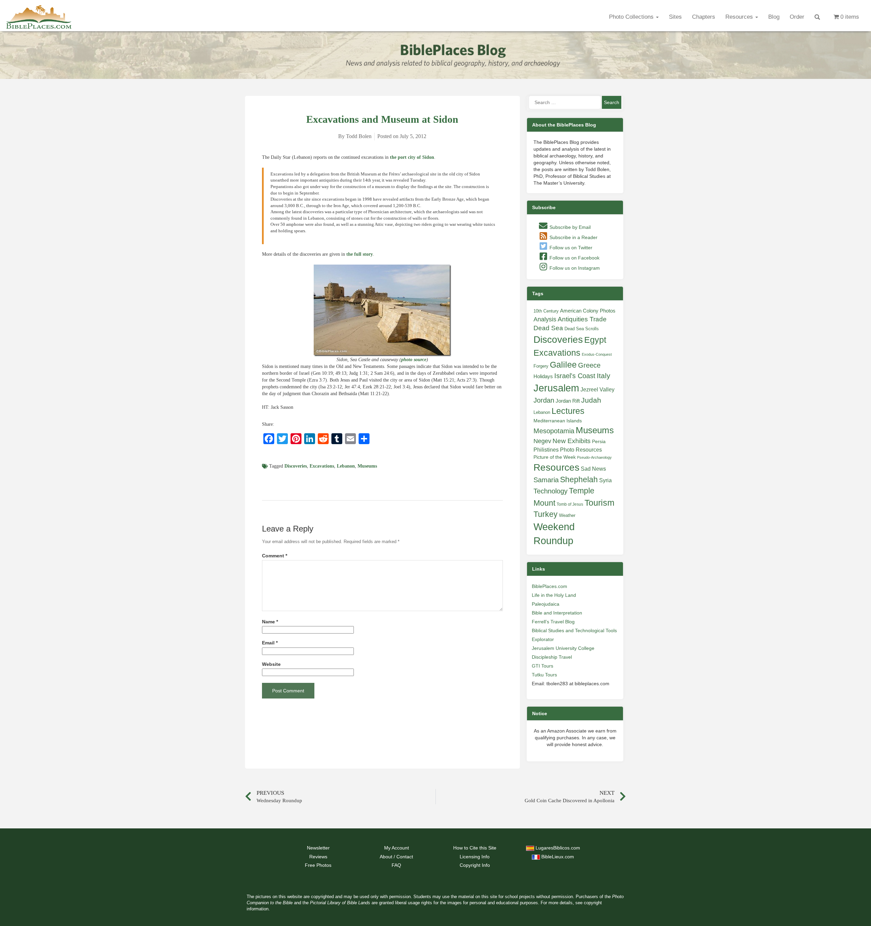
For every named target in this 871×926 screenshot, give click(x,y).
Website (271, 664)
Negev (542, 441)
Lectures (568, 411)
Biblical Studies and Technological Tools (574, 630)
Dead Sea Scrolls (581, 328)
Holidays (543, 376)
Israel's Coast (574, 376)
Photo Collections (632, 17)
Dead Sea (548, 328)
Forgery (540, 366)
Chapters (703, 17)
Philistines (546, 450)
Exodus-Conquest (597, 354)
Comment (274, 555)
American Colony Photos (587, 311)
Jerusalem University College (563, 648)
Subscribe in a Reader (572, 237)
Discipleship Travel (552, 657)
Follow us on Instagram (574, 268)
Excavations (322, 466)
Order (797, 17)
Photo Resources (581, 450)
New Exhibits (572, 440)
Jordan (543, 400)
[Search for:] (565, 102)
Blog (773, 17)
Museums (367, 466)
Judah (591, 400)
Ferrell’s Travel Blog (553, 621)
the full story (359, 254)
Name (270, 621)
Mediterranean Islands (557, 420)
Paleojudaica (545, 604)
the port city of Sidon (412, 157)
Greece (589, 365)
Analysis (544, 319)
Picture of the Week (554, 457)
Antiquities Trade (582, 319)
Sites (675, 17)
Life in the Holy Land (554, 595)
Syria (605, 480)
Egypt (595, 339)
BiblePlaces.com (549, 586)
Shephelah (579, 479)
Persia (599, 441)
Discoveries (295, 466)
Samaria (546, 480)
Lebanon (346, 466)
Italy (603, 376)
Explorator (543, 639)
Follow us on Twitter (570, 247)
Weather (567, 515)
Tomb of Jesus (570, 504)
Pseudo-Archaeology (594, 457)
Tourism (599, 502)
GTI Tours (542, 666)
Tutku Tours (544, 674)
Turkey (545, 514)
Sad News (593, 469)
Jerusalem (556, 387)
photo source (413, 359)
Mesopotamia (553, 431)
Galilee (563, 364)
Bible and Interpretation (557, 613)
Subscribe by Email (569, 227)
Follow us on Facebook (573, 257)
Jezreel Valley (597, 389)
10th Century (546, 311)
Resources (740, 17)
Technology (550, 491)
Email (270, 642)
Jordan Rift (568, 401)
